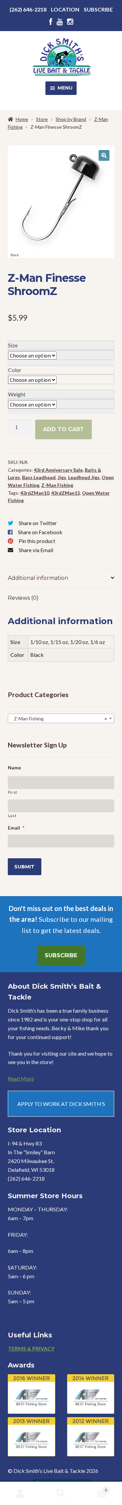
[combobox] (61, 718)
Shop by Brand (71, 119)
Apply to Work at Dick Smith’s (61, 1104)
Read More (21, 1078)
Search (61, 1493)
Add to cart (63, 429)
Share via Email (36, 550)
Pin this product (37, 541)
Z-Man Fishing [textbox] (59, 718)
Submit (24, 867)
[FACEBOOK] (50, 22)
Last (12, 815)
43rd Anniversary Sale (58, 470)
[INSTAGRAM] (70, 22)
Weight (16, 394)
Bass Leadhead (39, 477)
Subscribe (98, 9)
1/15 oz (59, 642)
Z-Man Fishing (57, 485)
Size (13, 345)
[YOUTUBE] (60, 22)
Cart (94, 1487)
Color (14, 370)
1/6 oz (97, 642)
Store (42, 119)
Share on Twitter (38, 523)
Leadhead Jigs (84, 477)
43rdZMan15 (65, 493)
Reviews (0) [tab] (23, 598)
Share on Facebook (40, 532)
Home (22, 119)
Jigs (62, 477)
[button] (104, 155)
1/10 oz (39, 642)
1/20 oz (79, 642)
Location (65, 9)
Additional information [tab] (38, 578)
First (12, 792)
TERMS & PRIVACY (31, 1348)
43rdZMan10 (34, 493)
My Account (20, 1493)
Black (37, 654)
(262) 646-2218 (27, 9)
